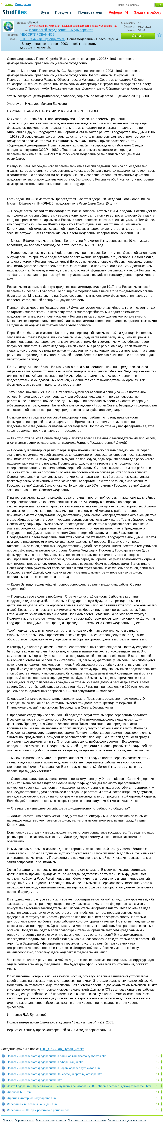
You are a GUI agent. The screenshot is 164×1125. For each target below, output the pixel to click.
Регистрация (23, 4)
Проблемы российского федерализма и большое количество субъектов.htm (56, 1055)
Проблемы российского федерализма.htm (34, 1080)
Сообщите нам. (109, 26)
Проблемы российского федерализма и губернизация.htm (45, 1062)
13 (157, 1110)
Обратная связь (24, 1120)
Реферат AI (118, 12)
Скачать (138, 35)
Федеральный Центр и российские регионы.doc (38, 1110)
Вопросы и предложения (51, 1120)
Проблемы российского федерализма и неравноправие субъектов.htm (53, 1068)
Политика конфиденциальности (127, 1120)
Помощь (8, 1120)
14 (157, 1080)
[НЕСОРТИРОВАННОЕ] (37, 34)
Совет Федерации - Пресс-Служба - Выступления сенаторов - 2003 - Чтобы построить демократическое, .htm (79, 1086)
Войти (9, 4)
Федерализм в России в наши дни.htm (32, 1104)
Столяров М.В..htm (19, 1092)
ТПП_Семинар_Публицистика (42, 39)
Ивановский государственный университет (61, 30)
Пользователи (90, 12)
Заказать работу (147, 12)
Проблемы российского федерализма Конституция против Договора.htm (54, 1074)
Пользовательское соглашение (87, 1120)
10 (157, 1055)
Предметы (63, 12)
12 (157, 1086)
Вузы (45, 12)
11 (157, 1074)
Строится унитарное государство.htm (31, 1098)
